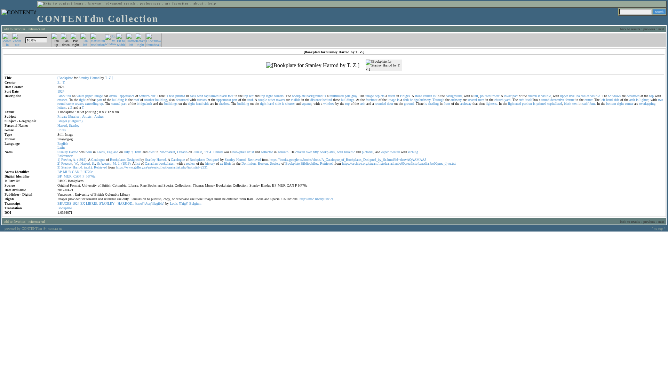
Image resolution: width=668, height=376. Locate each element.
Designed (133, 160)
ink (68, 96)
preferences (150, 3)
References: (65, 156)
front (447, 103)
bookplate (298, 96)
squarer (306, 103)
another (149, 100)
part (515, 96)
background (315, 96)
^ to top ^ (659, 228)
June (196, 152)
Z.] (111, 78)
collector (267, 152)
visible (546, 96)
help (212, 3)
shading (433, 103)
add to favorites (14, 29)
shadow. (224, 103)
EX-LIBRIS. (89, 203)
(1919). (82, 160)
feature (569, 100)
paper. (89, 96)
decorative (557, 100)
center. (588, 100)
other (271, 100)
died (151, 152)
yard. (507, 100)
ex (221, 163)
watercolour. (147, 96)
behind (327, 100)
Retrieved (254, 160)
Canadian (151, 163)
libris (227, 163)
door (390, 103)
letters (61, 107)
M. (115, 163)
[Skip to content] (55, 3)
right (269, 96)
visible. (595, 96)
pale (347, 96)
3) (58, 167)
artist (250, 152)
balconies (582, 96)
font (230, 96)
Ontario (182, 152)
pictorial (367, 152)
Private (62, 116)
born (89, 152)
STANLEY (106, 203)
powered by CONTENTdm (25, 228)
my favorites (177, 3)
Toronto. (283, 152)
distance (315, 100)
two (660, 100)
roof (136, 100)
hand (609, 100)
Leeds (101, 152)
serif (200, 96)
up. (102, 103)
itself (528, 100)
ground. (409, 103)
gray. (354, 96)
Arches (99, 116)
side (616, 100)
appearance (127, 96)
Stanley (84, 78)
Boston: (263, 163)
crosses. (62, 100)
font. (592, 103)
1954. (208, 152)
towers (280, 100)
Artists (87, 116)
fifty (316, 152)
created (300, 152)
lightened (514, 103)
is (167, 96)
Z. (59, 82)
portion (527, 103)
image (369, 96)
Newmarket (167, 152)
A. (74, 160)
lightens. (492, 103)
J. (119, 163)
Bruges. (405, 96)
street (391, 96)
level (572, 96)
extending (91, 103)
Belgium (195, 203)
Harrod (95, 78)
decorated (633, 96)
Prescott (66, 163)
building (118, 100)
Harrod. (162, 160)
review (190, 163)
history (210, 163)
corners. (279, 96)
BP (59, 172)
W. (76, 163)
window (328, 103)
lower (507, 96)
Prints (61, 130)
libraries (73, 116)
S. (93, 163)
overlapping (647, 103)
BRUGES (64, 203)
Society (275, 163)
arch (521, 100)
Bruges (62, 121)
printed (180, 96)
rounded (380, 103)
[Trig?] (183, 203)
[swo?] (139, 203)
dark (406, 100)
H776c (88, 172)
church (427, 96)
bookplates (327, 152)
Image (98, 96)
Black (61, 96)
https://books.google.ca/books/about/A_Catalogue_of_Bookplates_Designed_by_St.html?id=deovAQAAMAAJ (348, 160)
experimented (390, 152)
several (472, 100)
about (198, 3)
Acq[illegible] (154, 203)
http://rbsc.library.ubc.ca (316, 199)
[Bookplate (65, 78)
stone (418, 96)
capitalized (211, 96)
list (137, 163)
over (309, 152)
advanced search (120, 3)
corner (629, 103)
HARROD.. (126, 203)
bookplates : (167, 163)
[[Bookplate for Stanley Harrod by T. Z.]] (312, 65)
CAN (75, 172)
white (80, 96)
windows (614, 96)
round (545, 100)
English (62, 144)
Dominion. (249, 163)
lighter (644, 100)
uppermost (223, 100)
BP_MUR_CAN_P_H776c (76, 176)
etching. (413, 152)
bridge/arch (144, 103)
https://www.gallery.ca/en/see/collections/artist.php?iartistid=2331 (162, 167)
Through (438, 100)
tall (476, 96)
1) (58, 160)
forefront (371, 100)
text (171, 96)
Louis (174, 203)
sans (193, 96)
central (115, 103)
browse (94, 3)
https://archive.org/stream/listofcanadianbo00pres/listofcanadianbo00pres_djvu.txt (399, 163)
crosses (202, 100)
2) (58, 163)
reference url (37, 29)
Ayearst (106, 163)
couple (262, 100)
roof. (250, 100)
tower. (496, 96)
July (127, 152)
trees (481, 100)
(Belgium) (75, 121)
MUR (67, 172)
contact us (55, 228)
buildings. (348, 100)
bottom (611, 103)
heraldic (349, 152)
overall (114, 96)
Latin (61, 147)
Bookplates (118, 160)
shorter (290, 103)
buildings (170, 103)
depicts (379, 96)
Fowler (66, 160)
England (112, 152)
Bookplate (292, 163)
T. (106, 78)
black (223, 96)
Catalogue (98, 160)
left (251, 96)
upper (564, 96)
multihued (336, 96)
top (246, 96)
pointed (485, 96)
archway (456, 100)
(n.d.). (88, 167)
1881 (138, 152)
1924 (75, 203)
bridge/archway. (420, 100)
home (79, 3)
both (340, 152)
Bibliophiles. (310, 163)
